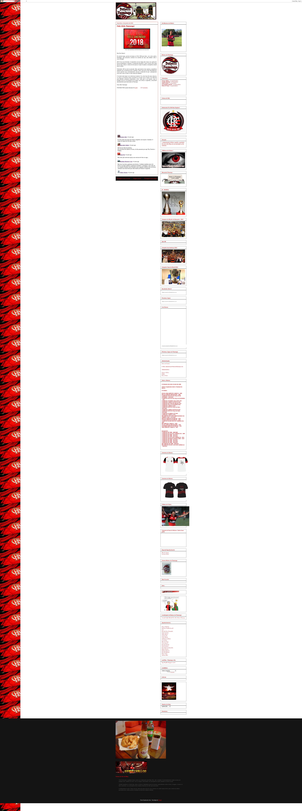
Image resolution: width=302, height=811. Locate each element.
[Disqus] (137, 111)
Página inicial (137, 178)
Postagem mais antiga (150, 178)
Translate (172, 672)
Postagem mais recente (123, 178)
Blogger (160, 800)
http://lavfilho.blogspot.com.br (168, 662)
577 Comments (144, 87)
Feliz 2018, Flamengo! (125, 26)
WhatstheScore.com (172, 292)
